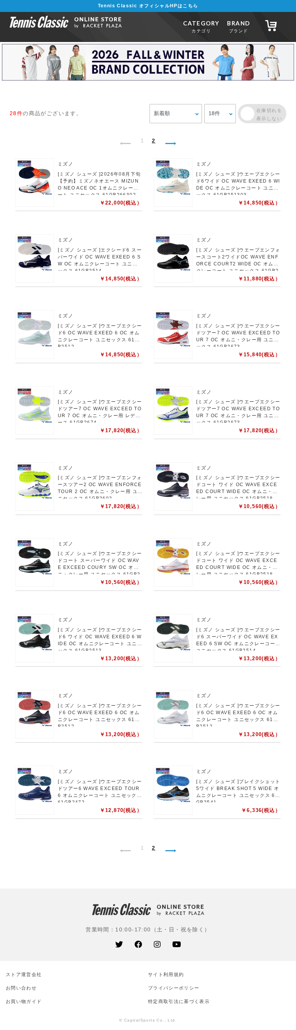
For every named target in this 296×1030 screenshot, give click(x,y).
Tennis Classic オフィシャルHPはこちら (148, 5)
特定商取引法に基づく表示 (179, 1001)
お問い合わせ (21, 988)
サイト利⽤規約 (166, 974)
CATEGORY (201, 26)
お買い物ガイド (24, 1001)
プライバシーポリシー (173, 988)
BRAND (238, 26)
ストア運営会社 (24, 974)
